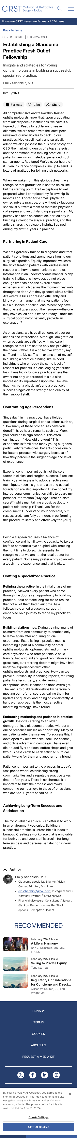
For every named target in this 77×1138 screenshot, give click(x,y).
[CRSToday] (28, 9)
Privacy (38, 1011)
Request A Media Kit (38, 1057)
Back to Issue (12, 30)
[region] (38, 1111)
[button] (12, 869)
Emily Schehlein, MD (30, 877)
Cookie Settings (39, 1117)
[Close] (70, 1094)
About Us (38, 1045)
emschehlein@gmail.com (34, 891)
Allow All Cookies (38, 1127)
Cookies (38, 1034)
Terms (38, 1022)
